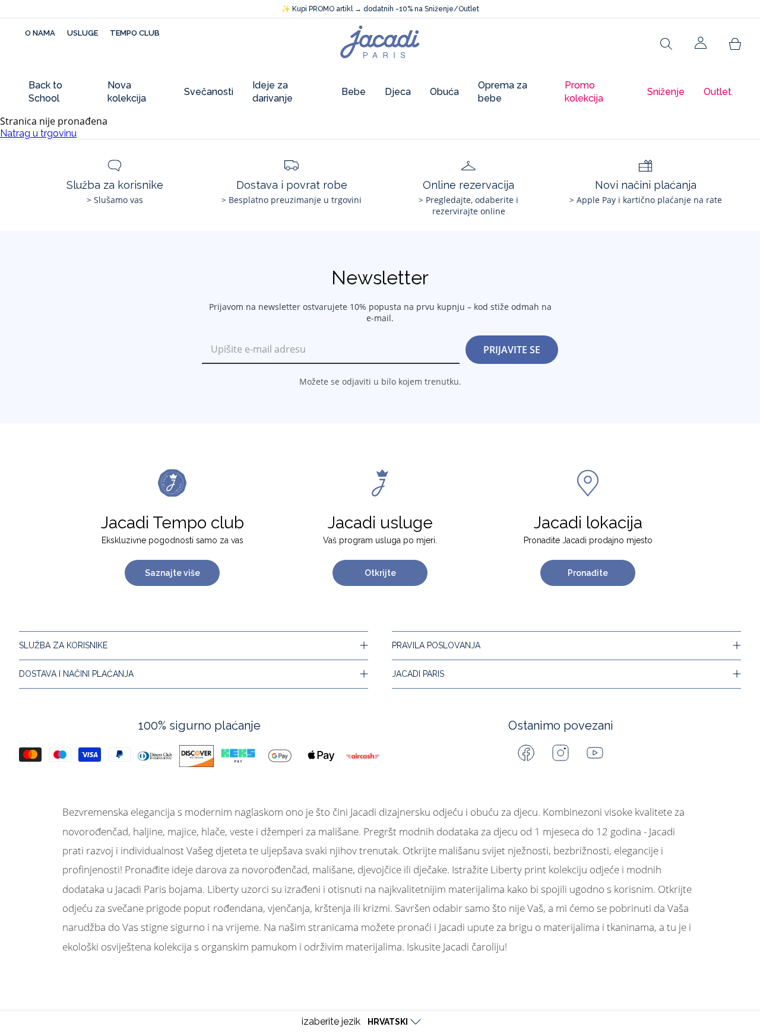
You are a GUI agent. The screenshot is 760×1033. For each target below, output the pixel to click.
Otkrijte (380, 573)
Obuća (444, 91)
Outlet (718, 91)
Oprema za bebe (502, 92)
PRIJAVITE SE (511, 349)
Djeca (398, 91)
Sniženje (666, 91)
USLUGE (82, 32)
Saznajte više (172, 573)
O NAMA (40, 32)
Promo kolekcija (584, 92)
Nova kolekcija (126, 92)
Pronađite (588, 573)
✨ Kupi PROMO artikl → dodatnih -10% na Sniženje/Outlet (380, 9)
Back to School (45, 92)
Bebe (353, 91)
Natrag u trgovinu (38, 133)
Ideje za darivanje (272, 92)
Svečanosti (208, 91)
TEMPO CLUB (135, 32)
